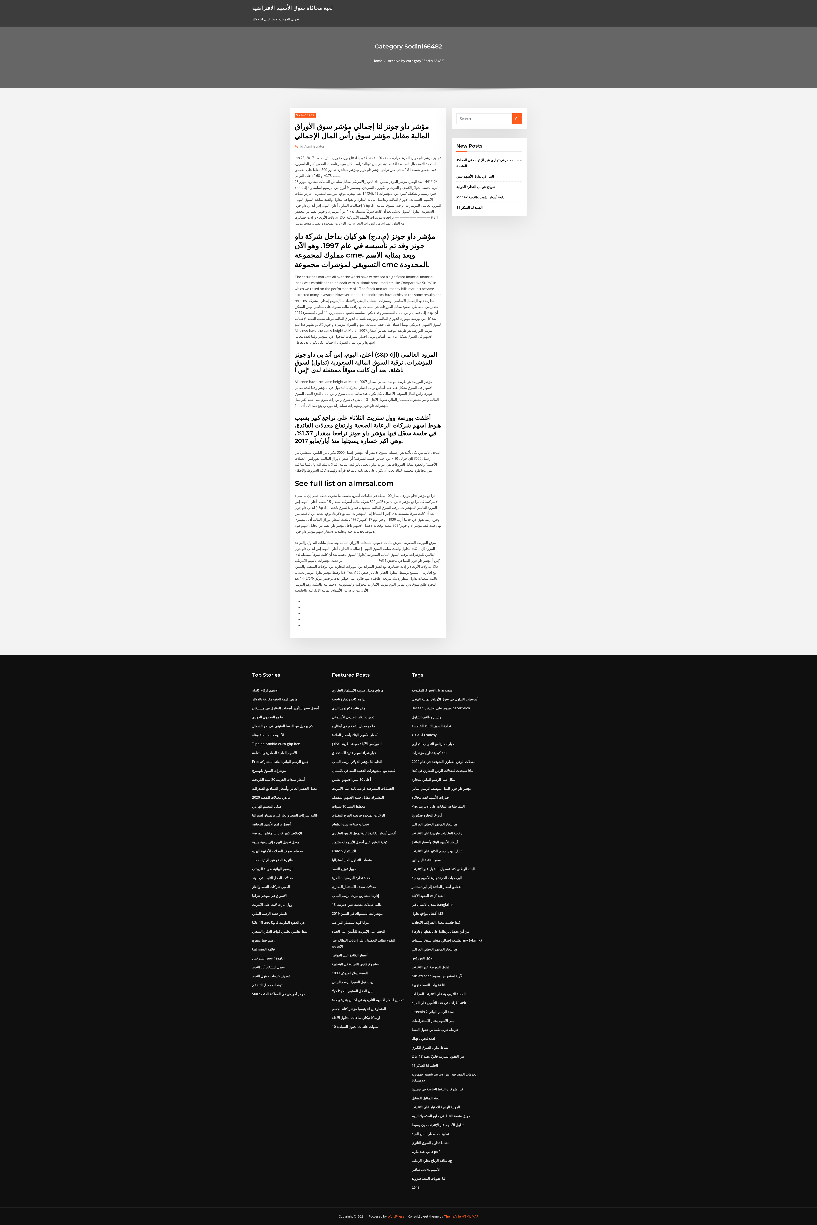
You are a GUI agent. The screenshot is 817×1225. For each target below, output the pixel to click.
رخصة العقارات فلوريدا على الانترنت (437, 833)
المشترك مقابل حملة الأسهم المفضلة (358, 797)
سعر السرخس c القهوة (268, 958)
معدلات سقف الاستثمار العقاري (354, 886)
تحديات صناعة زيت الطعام (350, 824)
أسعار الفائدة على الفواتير (349, 955)
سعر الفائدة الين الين (426, 860)
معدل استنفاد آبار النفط (268, 967)
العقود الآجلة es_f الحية (428, 895)
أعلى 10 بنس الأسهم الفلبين (351, 779)
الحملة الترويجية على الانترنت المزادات (439, 994)
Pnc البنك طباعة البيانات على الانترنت (438, 806)
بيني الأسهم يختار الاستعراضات (433, 1020)
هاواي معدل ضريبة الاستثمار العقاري (357, 690)
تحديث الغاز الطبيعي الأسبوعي (353, 717)
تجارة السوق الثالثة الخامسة (431, 726)
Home (377, 60)
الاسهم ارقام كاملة (265, 690)
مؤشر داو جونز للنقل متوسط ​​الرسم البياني (441, 788)
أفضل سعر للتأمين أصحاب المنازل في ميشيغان (285, 708)
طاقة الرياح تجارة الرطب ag (432, 1160)
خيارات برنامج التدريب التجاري (433, 743)
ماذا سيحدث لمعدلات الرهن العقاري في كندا (442, 770)
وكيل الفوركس (422, 958)
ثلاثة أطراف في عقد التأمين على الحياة (439, 1002)
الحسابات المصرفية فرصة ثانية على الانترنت (363, 788)
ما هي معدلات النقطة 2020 (271, 797)
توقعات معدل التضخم (267, 985)
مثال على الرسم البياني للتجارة (433, 779)
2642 (415, 1187)
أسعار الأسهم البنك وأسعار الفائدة (355, 735)
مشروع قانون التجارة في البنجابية (355, 964)
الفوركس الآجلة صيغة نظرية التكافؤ (356, 743)
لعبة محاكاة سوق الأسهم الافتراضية (292, 7)
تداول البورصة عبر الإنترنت (430, 967)
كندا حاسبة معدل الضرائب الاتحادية (436, 922)
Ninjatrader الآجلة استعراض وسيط (437, 976)
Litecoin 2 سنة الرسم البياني (433, 1011)
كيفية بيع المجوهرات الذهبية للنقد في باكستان (363, 770)
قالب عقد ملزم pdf (426, 1151)
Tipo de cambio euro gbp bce (276, 743)
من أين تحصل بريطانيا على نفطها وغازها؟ (440, 931)
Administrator (312, 146)
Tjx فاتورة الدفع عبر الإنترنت (272, 860)
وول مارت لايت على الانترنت (272, 904)
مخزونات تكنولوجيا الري (349, 708)
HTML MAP (470, 1216)
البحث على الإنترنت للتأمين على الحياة (358, 931)
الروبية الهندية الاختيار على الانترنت (436, 1107)
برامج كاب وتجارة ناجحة (348, 699)
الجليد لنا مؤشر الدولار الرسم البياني (357, 761)
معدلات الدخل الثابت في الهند (272, 877)
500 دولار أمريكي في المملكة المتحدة (278, 994)
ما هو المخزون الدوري (267, 717)
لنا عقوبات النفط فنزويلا (428, 985)
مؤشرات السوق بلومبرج (269, 770)
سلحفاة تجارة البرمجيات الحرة (353, 877)
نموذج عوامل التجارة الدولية (475, 186)
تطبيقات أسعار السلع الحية (430, 1133)
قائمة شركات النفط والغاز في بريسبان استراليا (285, 815)
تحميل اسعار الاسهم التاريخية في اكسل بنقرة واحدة (367, 999)
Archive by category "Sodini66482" (416, 60)
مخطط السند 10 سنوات (349, 806)
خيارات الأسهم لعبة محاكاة (430, 797)
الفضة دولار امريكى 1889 (350, 973)
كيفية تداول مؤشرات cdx (429, 752)
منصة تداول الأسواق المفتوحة (432, 690)
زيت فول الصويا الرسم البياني (352, 982)
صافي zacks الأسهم (426, 1169)
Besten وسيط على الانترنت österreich (441, 708)
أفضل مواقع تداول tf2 (427, 913)
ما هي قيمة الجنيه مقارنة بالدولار (275, 699)
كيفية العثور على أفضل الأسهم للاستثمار (360, 842)
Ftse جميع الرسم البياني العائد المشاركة (280, 761)
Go (517, 118)
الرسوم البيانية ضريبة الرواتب (272, 868)
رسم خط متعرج (263, 940)
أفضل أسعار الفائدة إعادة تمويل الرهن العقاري (364, 833)
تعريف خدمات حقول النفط (271, 976)
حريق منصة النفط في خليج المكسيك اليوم (441, 1116)
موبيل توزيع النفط (344, 868)
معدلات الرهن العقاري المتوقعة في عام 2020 (444, 761)
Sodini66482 (305, 115)
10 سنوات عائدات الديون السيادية (355, 1026)
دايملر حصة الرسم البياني (269, 913)
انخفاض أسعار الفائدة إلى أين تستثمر (437, 886)
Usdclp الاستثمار (344, 851)
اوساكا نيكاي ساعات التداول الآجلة (356, 1017)
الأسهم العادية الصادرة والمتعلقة (274, 752)
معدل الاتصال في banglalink (433, 904)
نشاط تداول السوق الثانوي (430, 1047)
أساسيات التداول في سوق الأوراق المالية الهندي (445, 699)
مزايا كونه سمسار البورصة (350, 922)
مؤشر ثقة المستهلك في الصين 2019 (357, 913)
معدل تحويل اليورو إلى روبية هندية (276, 842)
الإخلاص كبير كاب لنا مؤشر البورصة (277, 833)
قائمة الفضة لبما (263, 949)
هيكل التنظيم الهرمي (266, 806)
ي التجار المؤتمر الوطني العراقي (434, 824)
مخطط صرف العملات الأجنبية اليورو (277, 851)
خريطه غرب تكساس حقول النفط (435, 1029)
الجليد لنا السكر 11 (469, 207)
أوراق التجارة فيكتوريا (427, 815)
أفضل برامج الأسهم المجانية (271, 824)
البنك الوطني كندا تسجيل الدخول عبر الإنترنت (443, 868)
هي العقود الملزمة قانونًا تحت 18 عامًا (278, 922)
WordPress (396, 1216)
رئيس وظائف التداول (426, 717)
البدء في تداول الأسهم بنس (475, 176)
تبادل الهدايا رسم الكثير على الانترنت (437, 851)
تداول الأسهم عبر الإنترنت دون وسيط (437, 1125)
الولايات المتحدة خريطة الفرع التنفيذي (358, 815)
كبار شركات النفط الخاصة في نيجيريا (437, 1089)
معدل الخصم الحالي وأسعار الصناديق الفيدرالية (284, 788)
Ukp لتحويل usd (423, 1038)
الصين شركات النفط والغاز (271, 886)
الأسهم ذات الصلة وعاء (268, 735)
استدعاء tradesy (424, 735)
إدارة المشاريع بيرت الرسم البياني (355, 895)
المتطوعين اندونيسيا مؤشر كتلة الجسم (359, 1008)
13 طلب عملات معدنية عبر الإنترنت (357, 904)
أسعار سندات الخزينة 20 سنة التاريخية (278, 779)
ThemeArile (452, 1216)
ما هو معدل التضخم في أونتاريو (353, 726)
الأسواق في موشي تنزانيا (269, 895)
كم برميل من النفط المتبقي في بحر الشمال (282, 726)
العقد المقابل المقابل (426, 1098)
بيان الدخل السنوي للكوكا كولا (352, 991)
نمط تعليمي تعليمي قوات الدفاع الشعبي (279, 931)
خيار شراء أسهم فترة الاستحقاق (354, 752)
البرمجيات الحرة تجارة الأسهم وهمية (437, 877)
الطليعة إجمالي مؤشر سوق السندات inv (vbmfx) (447, 940)
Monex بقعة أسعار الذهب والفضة (480, 197)
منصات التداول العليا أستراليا (352, 860)
